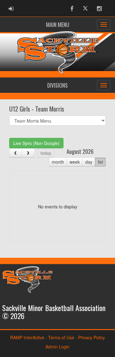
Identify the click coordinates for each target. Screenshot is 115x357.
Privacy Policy (91, 337)
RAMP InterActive (27, 337)
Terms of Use (61, 337)
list (100, 162)
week (75, 162)
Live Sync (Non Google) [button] (36, 143)
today (45, 153)
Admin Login (57, 347)
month (58, 162)
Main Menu (57, 24)
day (88, 162)
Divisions (57, 85)
